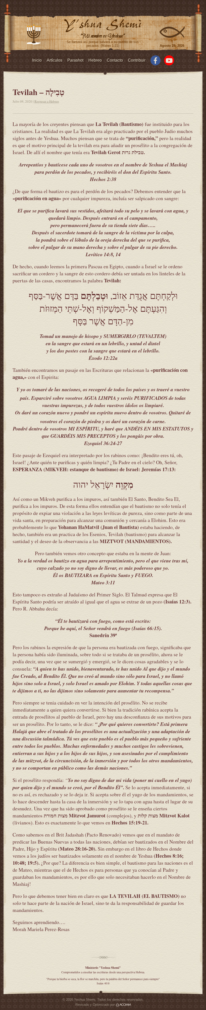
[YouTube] (169, 60)
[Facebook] (155, 60)
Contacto (115, 60)
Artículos (54, 60)
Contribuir (136, 60)
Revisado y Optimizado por (95, 1004)
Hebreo (95, 60)
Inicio (37, 60)
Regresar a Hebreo (46, 101)
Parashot (75, 60)
